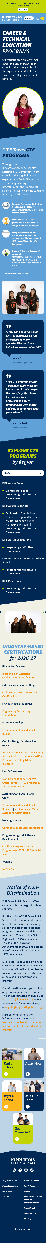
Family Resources (31, 1186)
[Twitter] (32, 1170)
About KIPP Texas (31, 1181)
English (28, 18)
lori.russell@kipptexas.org (17, 999)
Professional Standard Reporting (33, 1198)
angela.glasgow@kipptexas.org (23, 1007)
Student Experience (10, 1186)
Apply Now (23, 9)
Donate (27, 1191)
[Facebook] (20, 1170)
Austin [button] (7, 473)
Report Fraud (29, 1208)
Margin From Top (31, 1213)
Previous (9, 623)
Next (36, 623)
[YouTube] (26, 1170)
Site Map (27, 1219)
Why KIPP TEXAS (9, 1181)
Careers (5, 1197)
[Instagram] (14, 1170)
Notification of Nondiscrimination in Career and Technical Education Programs (22, 1026)
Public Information (31, 1203)
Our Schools (7, 1191)
